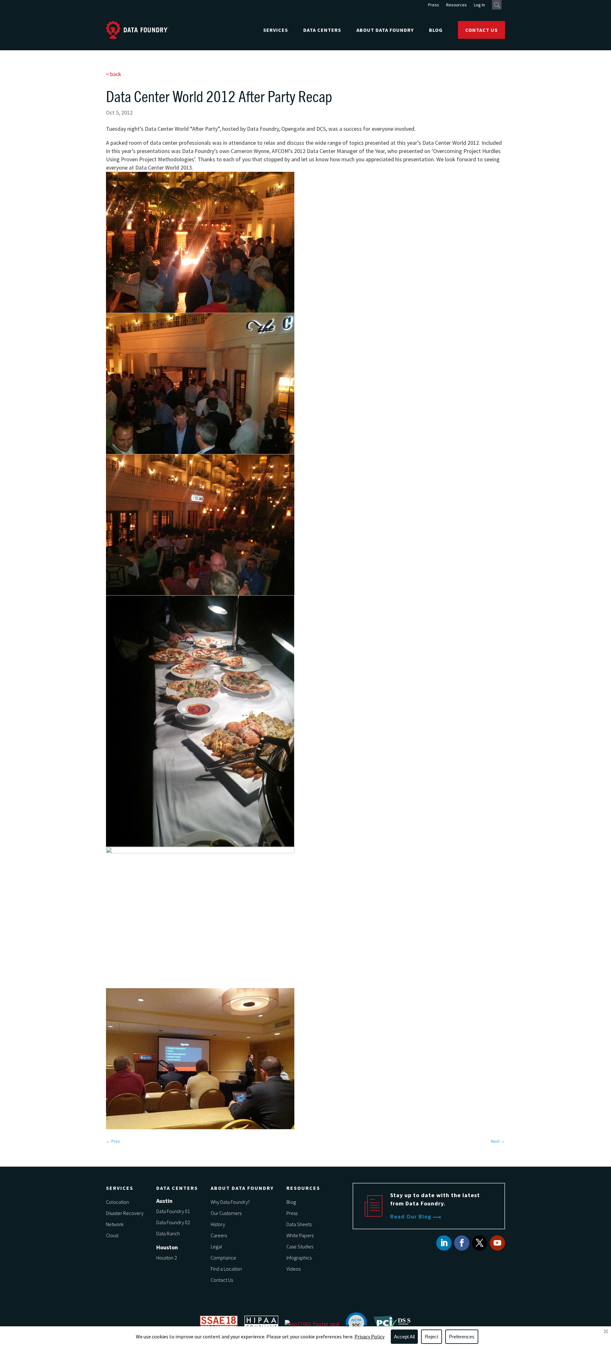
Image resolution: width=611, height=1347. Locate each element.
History (218, 1224)
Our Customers (226, 1213)
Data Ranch (168, 1233)
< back (113, 74)
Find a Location (226, 1269)
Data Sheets (299, 1224)
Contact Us (481, 30)
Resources (456, 5)
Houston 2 (166, 1257)
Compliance (223, 1257)
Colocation (117, 1202)
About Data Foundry (385, 30)
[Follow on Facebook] (461, 1243)
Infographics (299, 1257)
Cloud (112, 1235)
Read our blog (410, 1216)
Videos (293, 1269)
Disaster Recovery (125, 1213)
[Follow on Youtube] (497, 1243)
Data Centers (322, 30)
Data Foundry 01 (173, 1211)
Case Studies (299, 1246)
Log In (479, 5)
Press (433, 5)
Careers (219, 1235)
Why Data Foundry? (230, 1202)
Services (275, 30)
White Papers (299, 1235)
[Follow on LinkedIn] (444, 1243)
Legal (216, 1246)
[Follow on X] (479, 1243)
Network (114, 1224)
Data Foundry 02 (173, 1222)
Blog (436, 30)
